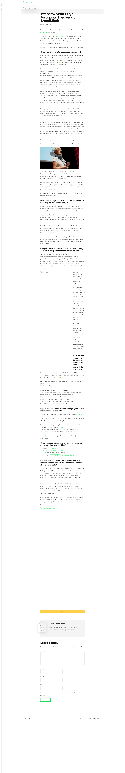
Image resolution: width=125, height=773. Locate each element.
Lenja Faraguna (59, 36)
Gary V (44, 452)
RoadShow (78, 414)
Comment (43, 651)
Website (42, 685)
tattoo (45, 436)
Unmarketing (53, 448)
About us (61, 427)
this (71, 421)
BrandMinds (44, 32)
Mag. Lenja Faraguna (55, 454)
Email (42, 677)
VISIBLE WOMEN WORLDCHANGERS (64, 455)
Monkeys (63, 429)
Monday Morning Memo (57, 450)
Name (42, 669)
